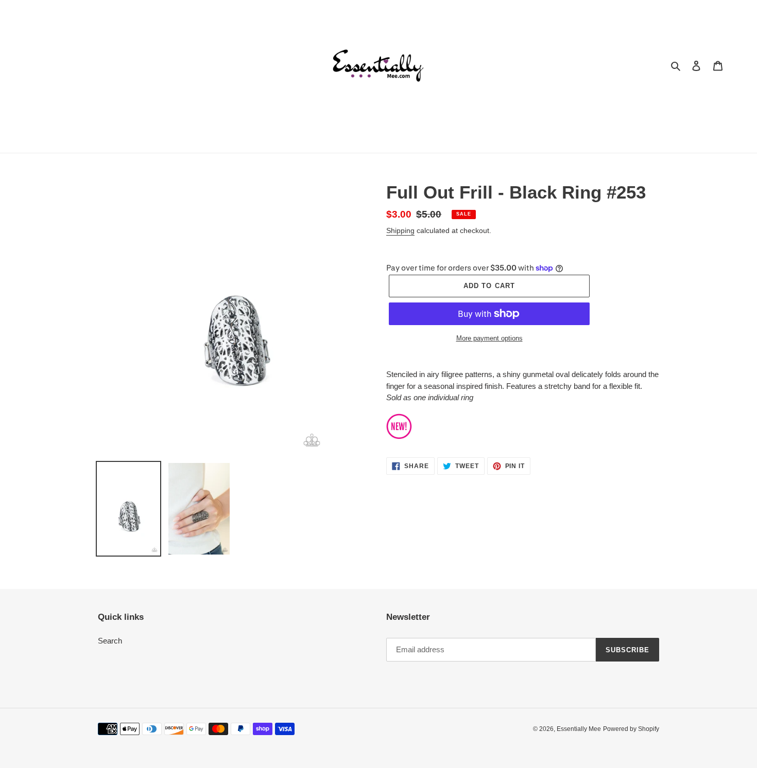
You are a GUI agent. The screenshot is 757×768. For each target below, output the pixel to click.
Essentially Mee (579, 729)
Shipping (400, 230)
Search (110, 640)
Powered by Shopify (631, 729)
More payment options (489, 338)
